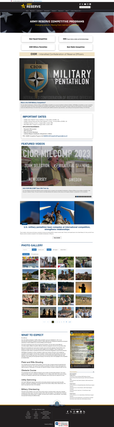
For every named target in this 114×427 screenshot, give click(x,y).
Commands (46, 10)
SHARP (46, 415)
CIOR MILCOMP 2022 (29, 188)
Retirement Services (46, 414)
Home (27, 10)
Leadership (39, 10)
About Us (32, 10)
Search (34, 249)
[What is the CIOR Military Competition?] (57, 79)
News (67, 10)
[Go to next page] (64, 322)
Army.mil (36, 416)
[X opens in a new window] (82, 4)
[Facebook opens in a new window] (80, 4)
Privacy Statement (28, 416)
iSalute (36, 412)
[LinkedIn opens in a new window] (90, 4)
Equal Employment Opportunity (46, 412)
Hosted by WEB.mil (49, 424)
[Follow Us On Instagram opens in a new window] (74, 412)
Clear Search (26, 254)
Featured (54, 10)
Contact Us (28, 415)
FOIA (36, 411)
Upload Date (63, 249)
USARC (24, 223)
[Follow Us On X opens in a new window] (71, 412)
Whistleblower (36, 415)
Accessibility (28, 414)
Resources (60, 10)
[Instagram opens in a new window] (87, 4)
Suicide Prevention (46, 416)
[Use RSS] (84, 412)
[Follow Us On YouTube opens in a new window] (77, 412)
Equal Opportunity (46, 411)
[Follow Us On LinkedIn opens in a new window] (80, 412)
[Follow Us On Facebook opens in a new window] (67, 412)
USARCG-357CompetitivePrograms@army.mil (55, 136)
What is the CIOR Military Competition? (33, 102)
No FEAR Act (36, 414)
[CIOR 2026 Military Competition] (30, 262)
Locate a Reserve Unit (75, 10)
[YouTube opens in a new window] (85, 4)
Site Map (28, 412)
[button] (38, 1)
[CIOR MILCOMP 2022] (57, 166)
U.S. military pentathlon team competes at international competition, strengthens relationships (57, 228)
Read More (57, 238)
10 (90, 196)
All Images (55, 249)
